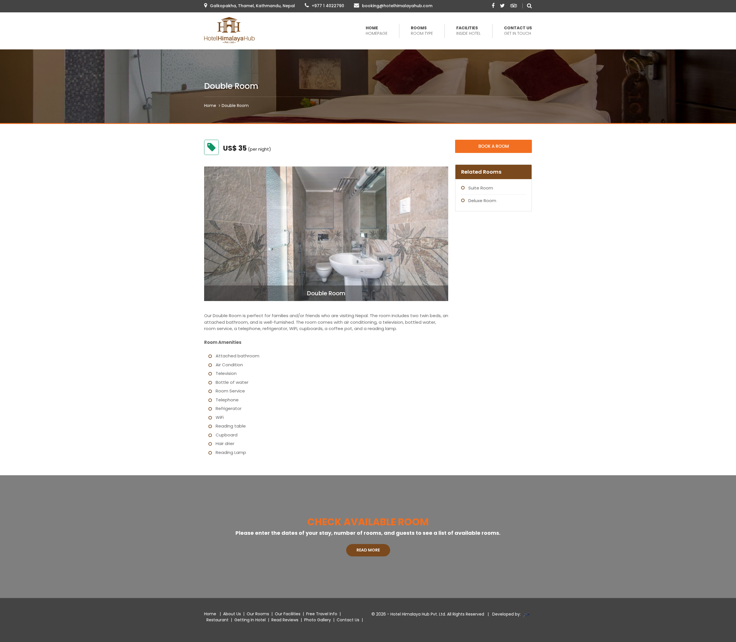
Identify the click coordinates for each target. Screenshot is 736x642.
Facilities (468, 31)
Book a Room (493, 146)
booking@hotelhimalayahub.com (397, 6)
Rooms (422, 31)
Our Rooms (258, 614)
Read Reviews (284, 620)
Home (377, 31)
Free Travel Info (321, 614)
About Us (232, 614)
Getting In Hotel (250, 620)
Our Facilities (287, 614)
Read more (368, 550)
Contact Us (518, 31)
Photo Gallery (317, 620)
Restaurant (217, 620)
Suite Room (480, 188)
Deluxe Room (482, 201)
